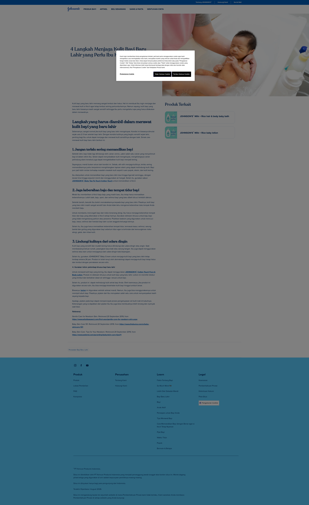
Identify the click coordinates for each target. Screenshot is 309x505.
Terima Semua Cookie (181, 74)
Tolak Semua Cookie (162, 74)
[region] (155, 65)
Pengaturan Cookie (127, 74)
